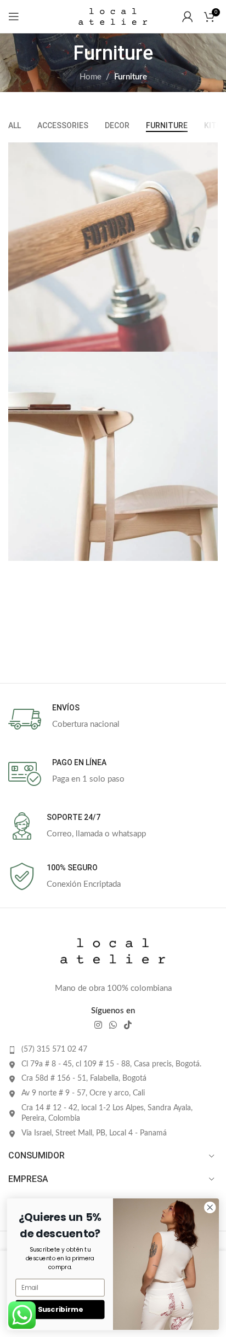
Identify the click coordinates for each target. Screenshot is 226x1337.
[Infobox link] (113, 719)
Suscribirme (60, 1310)
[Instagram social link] (98, 1025)
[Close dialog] (210, 1207)
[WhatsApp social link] (112, 1025)
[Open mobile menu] (14, 16)
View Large (208, 152)
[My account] (188, 16)
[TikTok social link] (128, 1025)
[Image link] (113, 950)
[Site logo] (113, 16)
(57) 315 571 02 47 (54, 1049)
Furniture (130, 77)
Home (90, 77)
